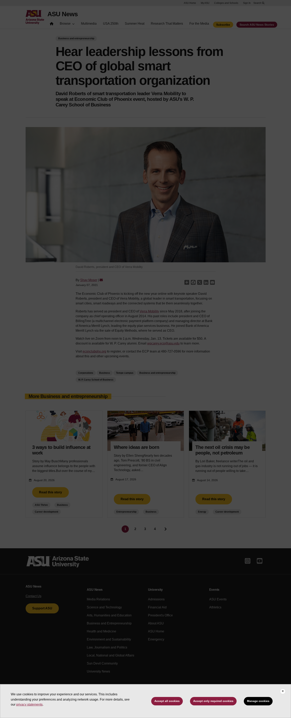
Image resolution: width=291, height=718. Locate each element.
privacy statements (29, 704)
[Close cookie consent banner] (283, 691)
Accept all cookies (167, 701)
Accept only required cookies (213, 701)
